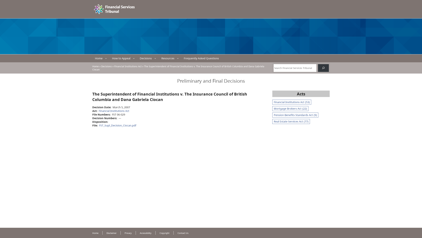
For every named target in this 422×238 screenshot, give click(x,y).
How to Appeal (121, 58)
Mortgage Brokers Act (290, 108)
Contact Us (183, 233)
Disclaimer (111, 233)
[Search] (323, 68)
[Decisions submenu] (155, 58)
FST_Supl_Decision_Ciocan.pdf (117, 125)
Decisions (146, 58)
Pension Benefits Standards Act (295, 115)
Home (99, 58)
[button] (413, 220)
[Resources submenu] (178, 58)
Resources (167, 58)
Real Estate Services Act (291, 121)
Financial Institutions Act (128, 66)
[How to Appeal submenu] (134, 58)
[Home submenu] (106, 58)
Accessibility (145, 233)
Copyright (164, 233)
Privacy (128, 233)
